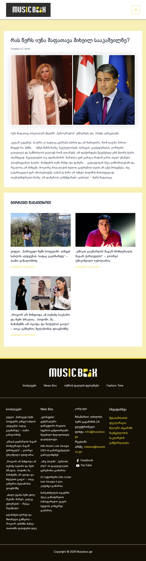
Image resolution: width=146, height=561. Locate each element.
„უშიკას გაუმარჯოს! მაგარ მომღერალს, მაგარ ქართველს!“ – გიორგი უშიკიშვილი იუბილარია (104, 256)
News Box (50, 385)
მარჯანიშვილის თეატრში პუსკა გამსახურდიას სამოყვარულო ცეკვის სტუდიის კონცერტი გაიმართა (54, 502)
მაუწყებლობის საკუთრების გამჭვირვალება (119, 438)
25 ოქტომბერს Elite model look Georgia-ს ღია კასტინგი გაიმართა (55, 481)
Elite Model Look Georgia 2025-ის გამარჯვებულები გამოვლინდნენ (55, 450)
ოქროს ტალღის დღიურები (81, 385)
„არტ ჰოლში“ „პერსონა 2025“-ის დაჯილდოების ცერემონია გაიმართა (54, 466)
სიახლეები (16, 267)
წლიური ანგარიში (121, 428)
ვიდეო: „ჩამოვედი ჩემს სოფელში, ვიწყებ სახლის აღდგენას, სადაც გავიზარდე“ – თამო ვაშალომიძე (40, 256)
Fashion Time (115, 385)
